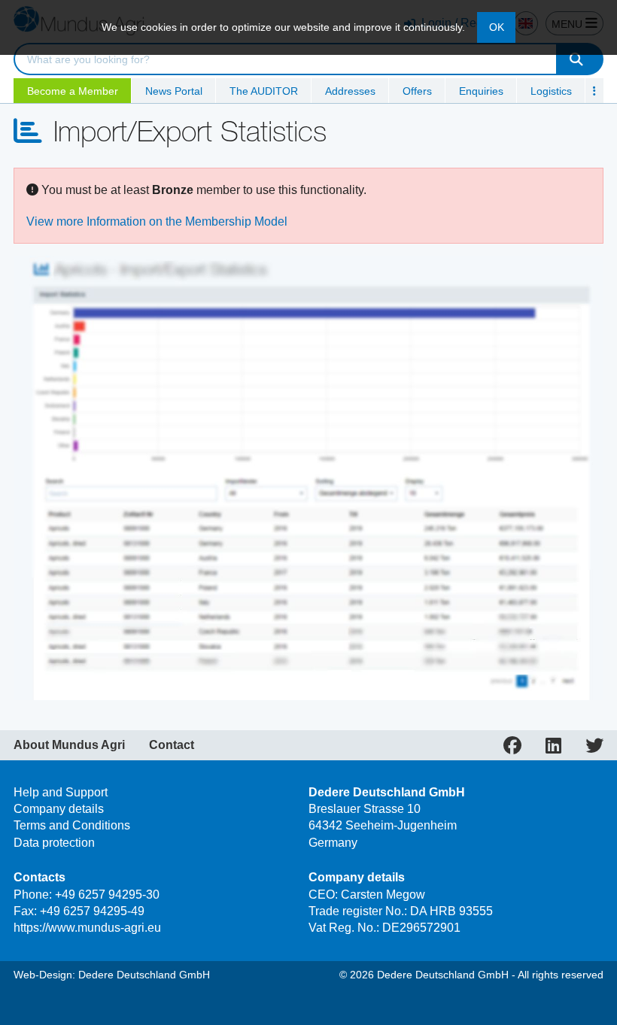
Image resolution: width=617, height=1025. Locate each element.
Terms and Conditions (72, 825)
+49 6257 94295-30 (107, 894)
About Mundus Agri (69, 745)
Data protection (54, 842)
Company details (59, 808)
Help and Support (61, 792)
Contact (171, 745)
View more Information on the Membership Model (156, 221)
